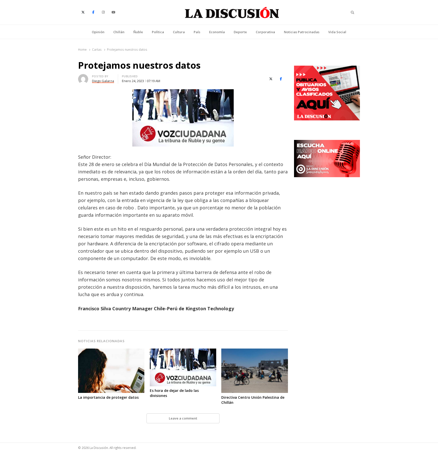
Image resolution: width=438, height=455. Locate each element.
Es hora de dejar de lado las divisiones (174, 393)
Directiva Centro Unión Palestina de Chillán (252, 400)
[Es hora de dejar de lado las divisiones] (183, 351)
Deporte (240, 32)
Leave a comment (183, 418)
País (197, 32)
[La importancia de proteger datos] (111, 351)
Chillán (118, 32)
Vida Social (337, 32)
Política (158, 32)
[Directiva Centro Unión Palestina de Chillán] (254, 351)
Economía (217, 32)
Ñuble (138, 32)
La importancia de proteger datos (108, 397)
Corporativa (265, 32)
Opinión (98, 32)
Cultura (179, 32)
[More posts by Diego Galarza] (83, 77)
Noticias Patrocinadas (301, 32)
